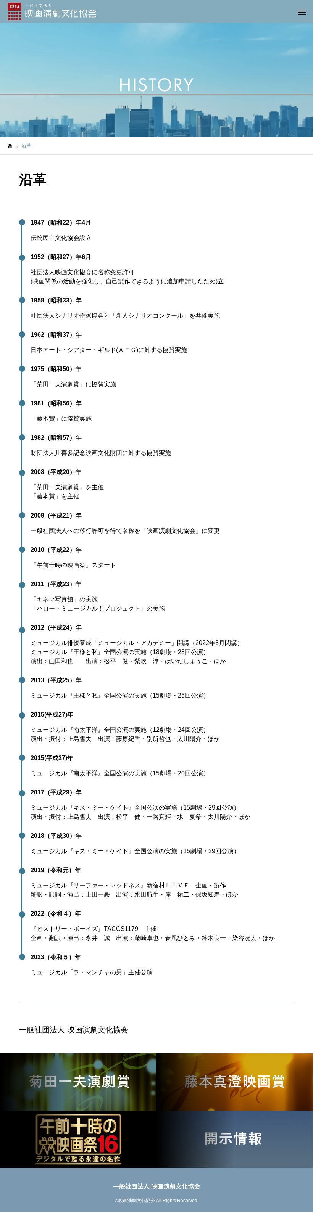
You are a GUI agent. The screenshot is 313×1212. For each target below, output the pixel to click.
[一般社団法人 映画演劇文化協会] (52, 11)
